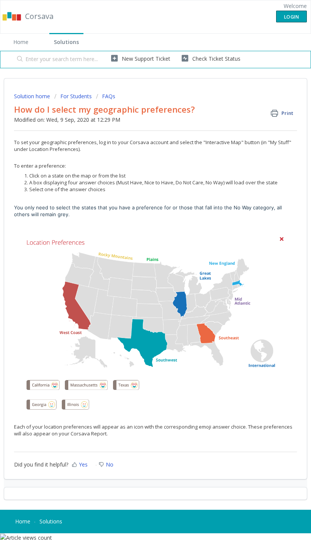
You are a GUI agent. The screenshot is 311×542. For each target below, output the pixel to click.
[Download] (141, 268)
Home (20, 42)
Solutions (66, 42)
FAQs (108, 96)
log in (105, 142)
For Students (76, 96)
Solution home (33, 96)
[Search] (18, 59)
